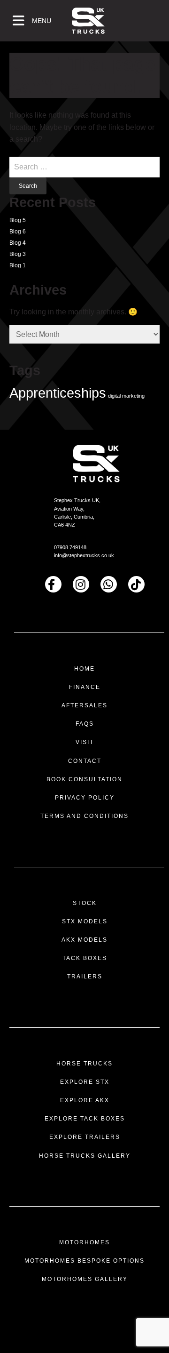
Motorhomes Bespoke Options (84, 1260)
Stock (85, 903)
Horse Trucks (84, 1063)
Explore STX (84, 1082)
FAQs (85, 724)
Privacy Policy (85, 797)
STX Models (85, 921)
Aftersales (84, 705)
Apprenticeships (57, 392)
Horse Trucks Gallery (85, 1156)
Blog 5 (17, 220)
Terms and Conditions (84, 816)
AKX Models (84, 940)
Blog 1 (17, 265)
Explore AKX (84, 1100)
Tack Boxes (84, 958)
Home (84, 668)
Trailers (84, 976)
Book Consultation (84, 779)
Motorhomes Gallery (85, 1279)
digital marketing (126, 396)
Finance (84, 687)
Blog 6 (17, 231)
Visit (85, 742)
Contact (84, 761)
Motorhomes (84, 1242)
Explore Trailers (84, 1137)
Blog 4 (17, 243)
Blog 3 (17, 254)
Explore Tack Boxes (85, 1118)
